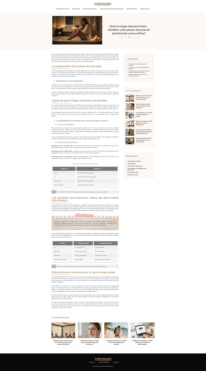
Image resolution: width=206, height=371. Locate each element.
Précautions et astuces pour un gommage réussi (138, 75)
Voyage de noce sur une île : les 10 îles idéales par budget (144, 114)
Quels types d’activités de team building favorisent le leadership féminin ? (144, 131)
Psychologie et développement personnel (112, 9)
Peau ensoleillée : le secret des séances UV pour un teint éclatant (144, 140)
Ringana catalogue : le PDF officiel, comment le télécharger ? (144, 123)
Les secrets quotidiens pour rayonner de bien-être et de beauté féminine (89, 266)
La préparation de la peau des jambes (138, 64)
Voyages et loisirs (145, 9)
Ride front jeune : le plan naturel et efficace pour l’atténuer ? (143, 106)
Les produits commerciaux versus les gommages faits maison (139, 71)
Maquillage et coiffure (62, 9)
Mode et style (76, 9)
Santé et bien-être (131, 9)
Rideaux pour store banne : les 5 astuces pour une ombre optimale (144, 97)
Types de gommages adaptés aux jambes (139, 68)
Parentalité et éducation (90, 9)
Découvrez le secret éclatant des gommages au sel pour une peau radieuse (90, 191)
